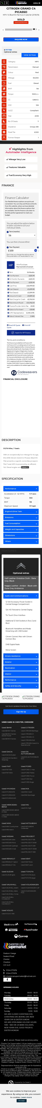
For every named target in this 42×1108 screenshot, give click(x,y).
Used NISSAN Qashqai (10, 846)
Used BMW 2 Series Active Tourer (9, 735)
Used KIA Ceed (26, 792)
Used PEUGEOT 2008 (28, 842)
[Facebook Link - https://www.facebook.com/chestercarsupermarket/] (7, 980)
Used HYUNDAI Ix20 (9, 798)
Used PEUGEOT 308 (28, 852)
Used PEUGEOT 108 (28, 839)
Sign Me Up (21, 712)
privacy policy (33, 1040)
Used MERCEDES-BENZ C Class (10, 816)
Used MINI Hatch (8, 830)
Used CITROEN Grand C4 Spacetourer (30, 744)
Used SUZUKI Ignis (8, 875)
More (24, 467)
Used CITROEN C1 (27, 734)
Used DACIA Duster (9, 755)
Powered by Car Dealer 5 (22, 1082)
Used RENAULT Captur (10, 862)
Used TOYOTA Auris (28, 875)
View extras (30, 55)
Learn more (26, 1097)
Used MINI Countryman (10, 826)
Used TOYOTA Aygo (28, 878)
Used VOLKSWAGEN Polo (28, 892)
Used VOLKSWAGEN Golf (30, 888)
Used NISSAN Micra (9, 842)
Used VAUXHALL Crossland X (8, 898)
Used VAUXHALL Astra (10, 891)
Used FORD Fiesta (27, 773)
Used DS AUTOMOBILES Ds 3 (30, 758)
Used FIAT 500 (7, 769)
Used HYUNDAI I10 (8, 792)
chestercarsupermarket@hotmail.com (21, 976)
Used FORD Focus (27, 776)
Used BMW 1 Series (9, 731)
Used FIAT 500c (7, 773)
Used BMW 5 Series (9, 739)
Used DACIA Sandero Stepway (9, 759)
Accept (21, 1101)
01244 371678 (11, 970)
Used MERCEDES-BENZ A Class (10, 811)
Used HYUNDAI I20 (8, 795)
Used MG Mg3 (26, 808)
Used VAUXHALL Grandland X (8, 903)
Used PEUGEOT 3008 (29, 849)
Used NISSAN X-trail (9, 849)
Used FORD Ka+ (27, 779)
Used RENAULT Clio (9, 865)
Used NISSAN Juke (8, 839)
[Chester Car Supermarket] (21, 3)
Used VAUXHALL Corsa (10, 894)
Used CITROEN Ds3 (28, 740)
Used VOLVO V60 (8, 913)
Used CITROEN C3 (27, 737)
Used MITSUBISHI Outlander (27, 827)
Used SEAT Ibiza (26, 862)
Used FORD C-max (28, 769)
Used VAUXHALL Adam (10, 888)
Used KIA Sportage (28, 795)
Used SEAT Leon (27, 865)
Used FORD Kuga (27, 782)
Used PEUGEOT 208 (28, 846)
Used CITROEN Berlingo (29, 731)
